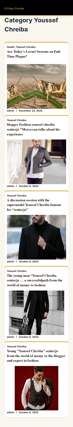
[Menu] (67, 8)
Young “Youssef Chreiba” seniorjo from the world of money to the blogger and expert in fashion (36, 355)
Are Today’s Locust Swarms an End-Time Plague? (34, 54)
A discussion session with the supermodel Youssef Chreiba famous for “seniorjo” (34, 204)
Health (11, 46)
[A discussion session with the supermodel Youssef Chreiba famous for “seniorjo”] (36, 237)
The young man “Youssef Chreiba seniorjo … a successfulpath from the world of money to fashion (34, 280)
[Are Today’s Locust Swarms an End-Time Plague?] (36, 86)
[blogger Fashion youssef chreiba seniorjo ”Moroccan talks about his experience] (36, 161)
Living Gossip (14, 8)
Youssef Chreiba (25, 46)
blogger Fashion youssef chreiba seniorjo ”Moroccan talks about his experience (33, 129)
